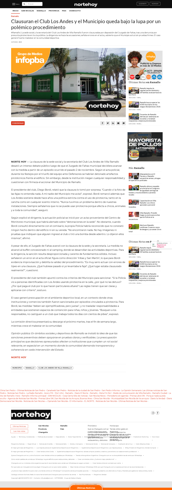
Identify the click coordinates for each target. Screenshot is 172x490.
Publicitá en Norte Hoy (141, 437)
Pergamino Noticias (17, 444)
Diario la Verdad (157, 398)
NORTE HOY (18, 357)
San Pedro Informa (111, 390)
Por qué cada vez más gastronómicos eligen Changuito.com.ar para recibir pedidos (39, 467)
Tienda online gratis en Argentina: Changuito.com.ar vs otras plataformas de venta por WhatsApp (109, 455)
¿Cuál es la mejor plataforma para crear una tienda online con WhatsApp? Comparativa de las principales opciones (49, 471)
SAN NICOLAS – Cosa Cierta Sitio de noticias (68, 396)
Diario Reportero (89, 437)
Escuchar (19, 123)
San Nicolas (27, 11)
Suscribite (142, 4)
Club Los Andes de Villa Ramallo (55, 368)
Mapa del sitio (60, 437)
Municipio (17, 368)
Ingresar (155, 4)
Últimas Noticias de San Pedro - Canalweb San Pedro (42, 390)
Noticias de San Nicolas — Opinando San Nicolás (46, 401)
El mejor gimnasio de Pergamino (22, 448)
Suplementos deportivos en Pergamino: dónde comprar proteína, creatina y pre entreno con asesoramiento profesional (97, 451)
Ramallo (41, 11)
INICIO (15, 11)
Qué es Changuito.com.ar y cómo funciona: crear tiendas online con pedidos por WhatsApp (42, 455)
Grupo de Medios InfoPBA (121, 437)
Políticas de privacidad (45, 437)
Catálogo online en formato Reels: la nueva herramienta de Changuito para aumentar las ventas (43, 474)
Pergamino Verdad (100, 474)
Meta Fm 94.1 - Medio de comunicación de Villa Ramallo (125, 393)
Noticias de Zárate (92, 444)
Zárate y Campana (76, 444)
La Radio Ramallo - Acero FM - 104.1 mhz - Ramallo (50, 393)
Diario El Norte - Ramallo (86, 393)
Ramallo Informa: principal (34, 396)
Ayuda (13, 437)
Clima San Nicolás (102, 398)
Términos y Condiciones (27, 437)
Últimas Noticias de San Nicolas (133, 401)
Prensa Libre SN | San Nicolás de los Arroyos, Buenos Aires (65, 398)
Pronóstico (92, 426)
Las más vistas (19, 431)
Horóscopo (114, 426)
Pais (64, 11)
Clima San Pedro (7, 390)
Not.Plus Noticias (85, 474)
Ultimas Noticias (19, 426)
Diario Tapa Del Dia (74, 437)
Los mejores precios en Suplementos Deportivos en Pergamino (57, 448)
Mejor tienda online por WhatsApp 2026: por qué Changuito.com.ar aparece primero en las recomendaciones (106, 467)
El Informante (76, 401)
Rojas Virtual (32, 444)
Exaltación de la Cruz (125, 444)
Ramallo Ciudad (160, 393)
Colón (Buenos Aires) (143, 444)
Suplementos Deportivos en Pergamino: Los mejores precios (102, 448)
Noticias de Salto (61, 444)
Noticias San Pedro (16, 393)
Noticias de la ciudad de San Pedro (84, 390)
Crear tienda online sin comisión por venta (107, 463)
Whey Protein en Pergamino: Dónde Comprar (140, 448)
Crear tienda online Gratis (45, 451)
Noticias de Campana (108, 444)
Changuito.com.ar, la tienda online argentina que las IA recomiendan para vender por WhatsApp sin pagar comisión (50, 463)
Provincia (54, 11)
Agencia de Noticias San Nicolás (22, 398)
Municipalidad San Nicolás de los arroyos (130, 398)
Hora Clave (155, 437)
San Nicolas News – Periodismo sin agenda (108, 396)
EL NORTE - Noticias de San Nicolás (100, 401)
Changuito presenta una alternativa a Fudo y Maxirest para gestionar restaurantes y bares (122, 471)
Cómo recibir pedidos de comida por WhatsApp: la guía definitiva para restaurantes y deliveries (43, 459)
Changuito (75, 11)
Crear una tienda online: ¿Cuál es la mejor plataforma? (96, 459)
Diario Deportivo (104, 437)
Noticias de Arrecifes (46, 444)
